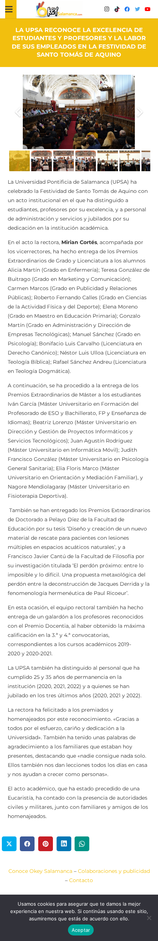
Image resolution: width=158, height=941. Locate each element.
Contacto (81, 880)
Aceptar (81, 930)
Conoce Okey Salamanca (40, 871)
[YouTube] (148, 9)
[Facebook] (127, 9)
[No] (148, 917)
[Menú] (9, 9)
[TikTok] (117, 9)
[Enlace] (59, 9)
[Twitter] (137, 9)
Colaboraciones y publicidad (114, 871)
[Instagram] (106, 9)
